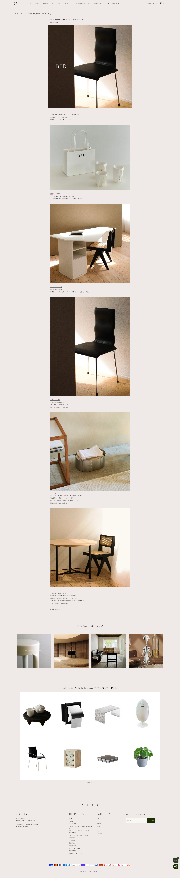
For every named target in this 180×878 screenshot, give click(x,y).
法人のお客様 (115, 3)
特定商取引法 (73, 850)
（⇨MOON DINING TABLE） (58, 593)
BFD (51, 194)
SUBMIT (151, 820)
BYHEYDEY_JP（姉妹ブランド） (78, 835)
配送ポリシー (73, 843)
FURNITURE (47, 3)
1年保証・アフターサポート (77, 853)
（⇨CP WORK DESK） (56, 287)
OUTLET (38, 3)
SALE (98, 831)
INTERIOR (68, 3)
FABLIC (58, 3)
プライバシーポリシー (75, 848)
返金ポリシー (73, 845)
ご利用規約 (72, 840)
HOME (16, 14)
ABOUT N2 (98, 3)
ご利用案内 (72, 838)
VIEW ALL (90, 782)
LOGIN (149, 3)
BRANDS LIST (80, 3)
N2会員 (107, 3)
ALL (31, 3)
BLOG (89, 3)
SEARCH (155, 3)
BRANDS (99, 829)
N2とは (71, 818)
